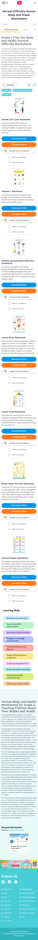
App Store (7, 909)
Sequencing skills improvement (13, 625)
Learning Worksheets (16, 830)
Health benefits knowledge (18, 669)
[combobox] (11, 85)
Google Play (8, 913)
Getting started (27, 889)
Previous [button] (2, 843)
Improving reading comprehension (14, 676)
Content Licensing (28, 913)
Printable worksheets (11, 30)
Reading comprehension (17, 618)
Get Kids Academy (28, 901)
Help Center (7, 921)
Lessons (26, 30)
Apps (5, 893)
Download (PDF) (19, 139)
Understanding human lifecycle (16, 647)
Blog (5, 897)
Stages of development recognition (16, 656)
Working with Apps (28, 897)
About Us (7, 901)
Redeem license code (29, 909)
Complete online (19, 145)
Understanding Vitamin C (17, 663)
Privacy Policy (23, 931)
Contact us (7, 905)
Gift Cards (25, 905)
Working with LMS (28, 893)
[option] (19, 843)
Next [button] (34, 843)
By (4, 85)
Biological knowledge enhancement (15, 639)
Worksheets (7, 889)
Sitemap (6, 917)
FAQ (23, 917)
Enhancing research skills (17, 683)
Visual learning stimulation (18, 632)
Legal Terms (14, 931)
